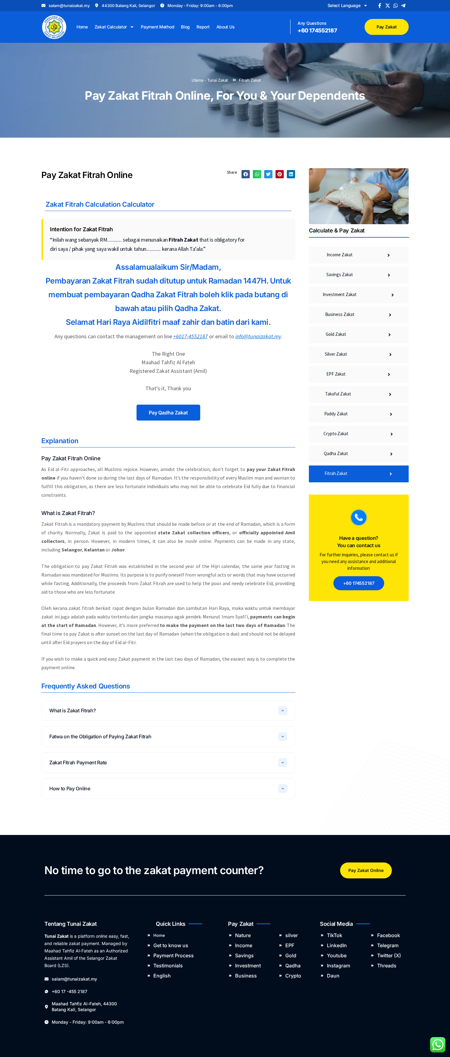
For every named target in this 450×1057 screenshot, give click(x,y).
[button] (246, 174)
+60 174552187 (317, 30)
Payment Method (157, 26)
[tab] (168, 710)
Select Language (344, 5)
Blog (185, 26)
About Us (225, 26)
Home (82, 26)
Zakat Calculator (111, 26)
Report (203, 26)
